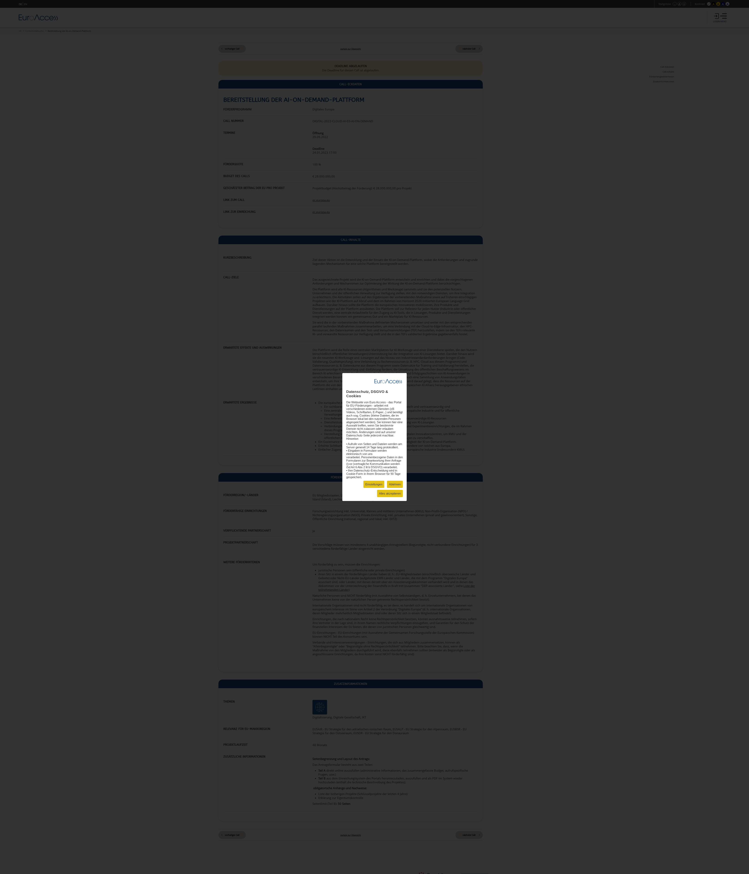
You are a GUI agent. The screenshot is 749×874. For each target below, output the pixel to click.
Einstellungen (373, 484)
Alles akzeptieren (390, 493)
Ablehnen (395, 484)
